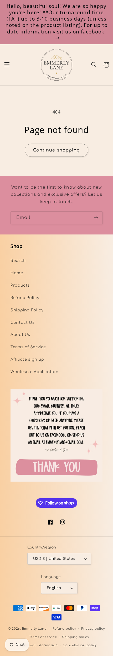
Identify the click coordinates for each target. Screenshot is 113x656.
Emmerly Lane (34, 628)
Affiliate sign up (27, 359)
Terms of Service (28, 347)
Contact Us (22, 322)
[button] (7, 65)
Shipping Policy (27, 310)
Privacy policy (93, 628)
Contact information (40, 645)
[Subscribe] (96, 217)
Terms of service (43, 637)
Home (17, 273)
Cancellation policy (80, 645)
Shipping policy (75, 637)
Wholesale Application (34, 372)
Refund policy (64, 628)
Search (18, 260)
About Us (20, 334)
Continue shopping (56, 150)
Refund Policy (25, 298)
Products (20, 285)
